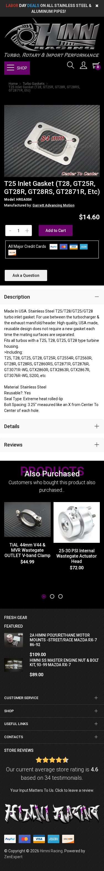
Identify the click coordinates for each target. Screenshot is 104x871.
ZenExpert (13, 857)
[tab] (52, 297)
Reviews (13, 445)
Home (13, 84)
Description (17, 297)
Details (11, 426)
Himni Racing (51, 851)
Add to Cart (55, 230)
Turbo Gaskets (34, 84)
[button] (44, 596)
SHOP (22, 68)
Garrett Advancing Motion (53, 205)
